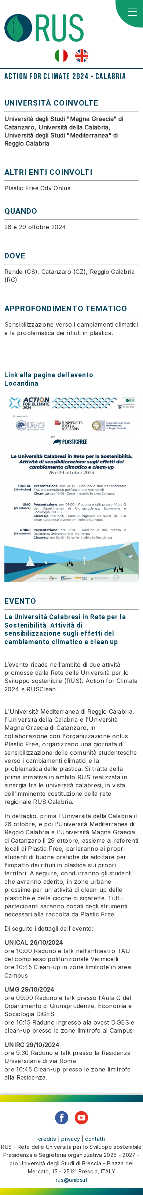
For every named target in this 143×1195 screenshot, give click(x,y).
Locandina (21, 383)
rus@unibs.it (71, 1180)
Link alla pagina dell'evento (49, 375)
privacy (70, 1139)
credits (47, 1139)
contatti (95, 1139)
